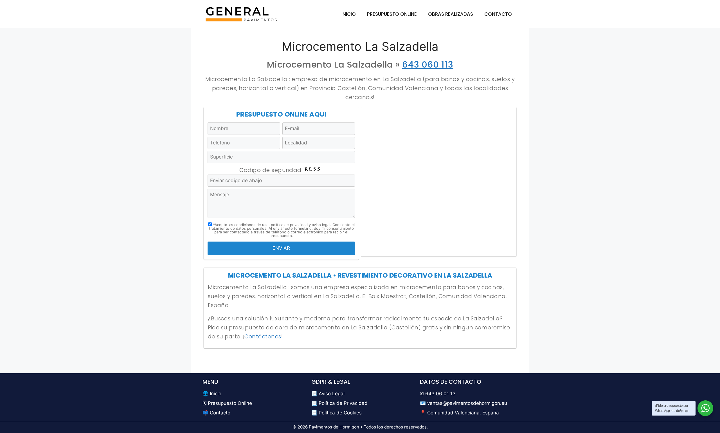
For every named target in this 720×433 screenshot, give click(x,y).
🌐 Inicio (211, 393)
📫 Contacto (216, 413)
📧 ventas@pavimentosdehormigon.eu (463, 403)
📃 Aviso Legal (328, 393)
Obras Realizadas (450, 14)
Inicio (348, 14)
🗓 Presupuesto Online (227, 403)
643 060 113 (427, 64)
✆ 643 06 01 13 (438, 393)
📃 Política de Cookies (336, 413)
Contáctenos (262, 336)
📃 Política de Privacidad (339, 403)
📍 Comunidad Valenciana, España (459, 413)
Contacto (498, 14)
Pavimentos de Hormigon (334, 427)
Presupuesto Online (392, 14)
